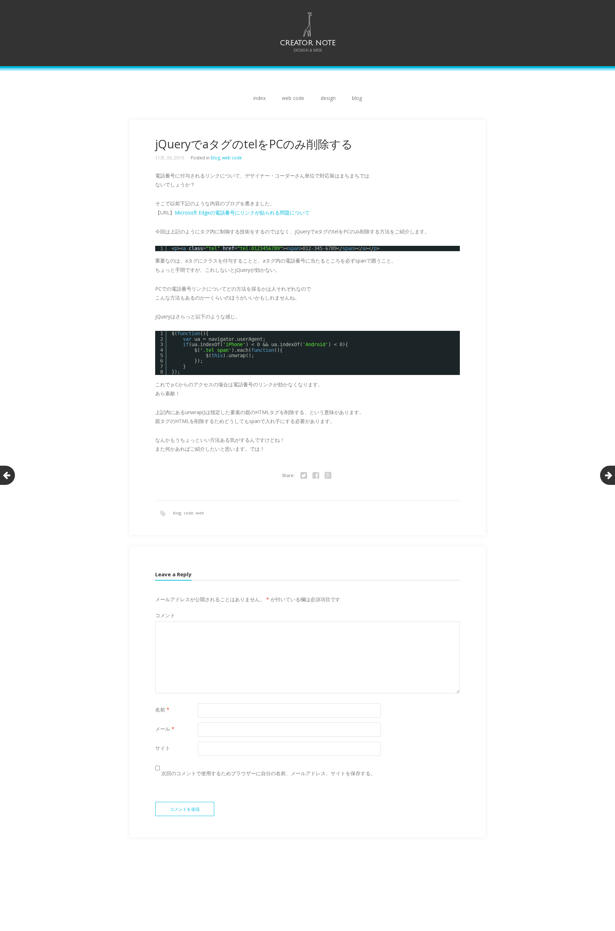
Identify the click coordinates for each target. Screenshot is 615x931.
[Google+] (328, 475)
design (328, 98)
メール (164, 728)
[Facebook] (316, 475)
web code (293, 98)
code (188, 512)
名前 (162, 709)
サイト (162, 748)
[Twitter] (304, 475)
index (259, 98)
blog (357, 98)
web (200, 512)
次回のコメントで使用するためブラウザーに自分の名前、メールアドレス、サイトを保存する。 (268, 773)
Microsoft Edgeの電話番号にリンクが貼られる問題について (242, 212)
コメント (165, 615)
